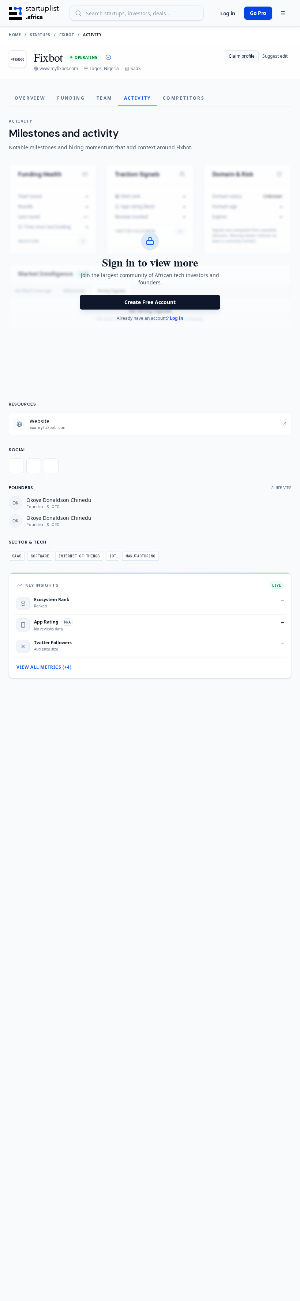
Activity (137, 98)
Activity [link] (92, 34)
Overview (30, 98)
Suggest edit (275, 56)
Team (104, 98)
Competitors (184, 98)
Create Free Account (150, 302)
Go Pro (258, 12)
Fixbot (66, 34)
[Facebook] (33, 465)
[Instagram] (51, 465)
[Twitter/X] (16, 465)
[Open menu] (283, 13)
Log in (227, 13)
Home (15, 34)
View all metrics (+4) (44, 667)
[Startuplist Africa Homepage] (34, 13)
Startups (40, 34)
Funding (71, 98)
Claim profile (242, 56)
